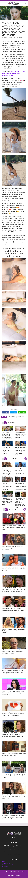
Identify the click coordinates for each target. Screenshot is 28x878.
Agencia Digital (5, 866)
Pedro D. (6, 37)
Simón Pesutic (11, 416)
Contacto (18, 875)
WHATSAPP (22, 412)
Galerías (20, 37)
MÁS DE (4, 416)
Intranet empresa (6, 863)
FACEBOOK (6, 412)
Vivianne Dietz (20, 416)
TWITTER (14, 412)
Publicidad (13, 875)
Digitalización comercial (7, 864)
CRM (3, 861)
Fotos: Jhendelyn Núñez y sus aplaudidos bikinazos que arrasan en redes (13, 73)
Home (9, 875)
